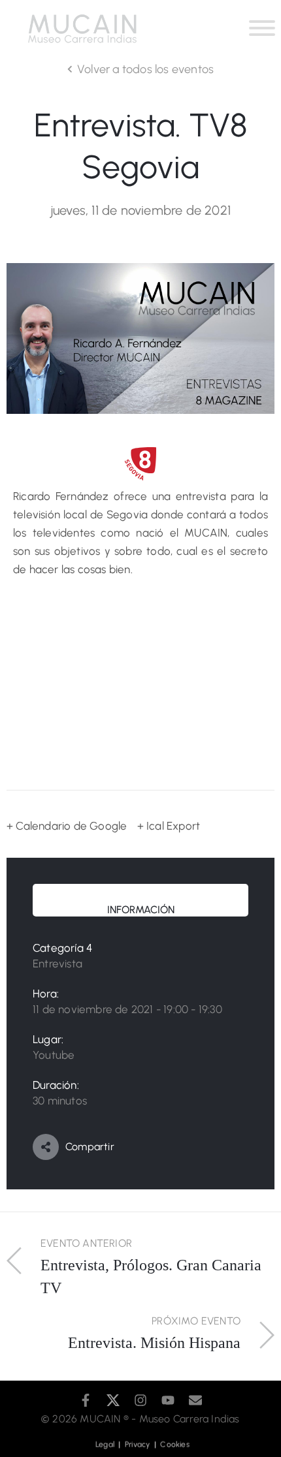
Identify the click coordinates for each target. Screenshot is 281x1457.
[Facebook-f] (85, 1400)
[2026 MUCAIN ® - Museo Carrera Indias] (45, 1419)
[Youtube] (167, 1400)
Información (140, 909)
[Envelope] (195, 1400)
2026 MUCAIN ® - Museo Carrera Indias (145, 1419)
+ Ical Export (169, 825)
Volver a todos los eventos (145, 69)
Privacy (139, 1440)
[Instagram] (140, 1400)
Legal (108, 1440)
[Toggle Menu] (262, 28)
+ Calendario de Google (67, 825)
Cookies (174, 1440)
